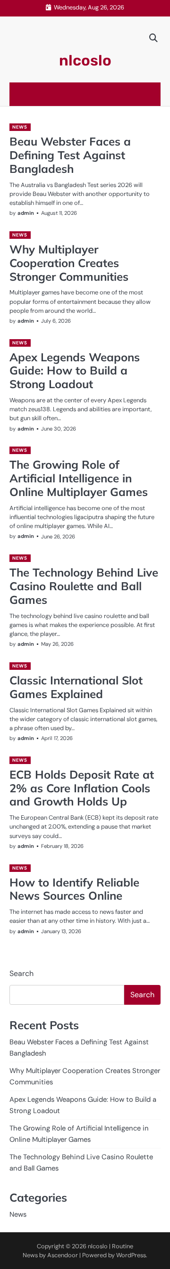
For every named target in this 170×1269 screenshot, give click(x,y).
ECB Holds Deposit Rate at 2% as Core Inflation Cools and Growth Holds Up (81, 788)
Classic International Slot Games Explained (76, 687)
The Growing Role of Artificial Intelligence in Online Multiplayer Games (78, 478)
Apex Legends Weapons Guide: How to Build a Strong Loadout (74, 370)
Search (21, 973)
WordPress (131, 1255)
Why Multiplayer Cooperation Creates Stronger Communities (68, 263)
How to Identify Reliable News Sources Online (74, 889)
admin (25, 213)
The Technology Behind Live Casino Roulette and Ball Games (83, 586)
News (19, 127)
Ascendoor (62, 1255)
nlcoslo (85, 60)
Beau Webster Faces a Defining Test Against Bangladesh (70, 155)
